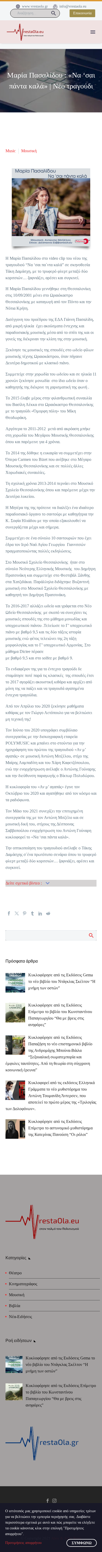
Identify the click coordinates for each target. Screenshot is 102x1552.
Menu (92, 32)
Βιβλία (14, 1305)
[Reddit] (48, 913)
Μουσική (29, 151)
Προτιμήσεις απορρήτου (23, 1543)
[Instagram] (54, 1501)
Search (91, 935)
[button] (53, 13)
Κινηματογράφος (23, 1284)
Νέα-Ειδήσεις (20, 1316)
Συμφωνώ (82, 1543)
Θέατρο (15, 1273)
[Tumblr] (32, 913)
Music (10, 151)
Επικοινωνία (82, 13)
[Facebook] (9, 913)
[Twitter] (17, 913)
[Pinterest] (24, 913)
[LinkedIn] (40, 913)
